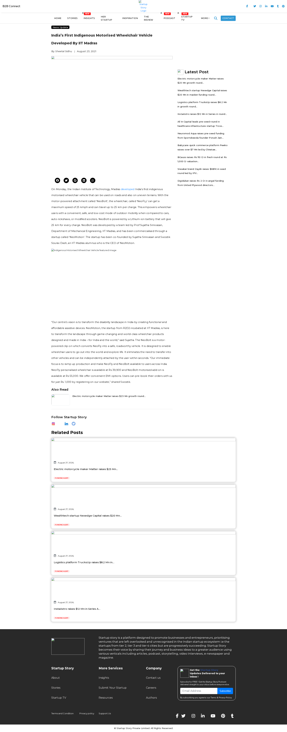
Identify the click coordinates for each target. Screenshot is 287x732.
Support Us (103, 713)
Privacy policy (86, 713)
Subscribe (225, 691)
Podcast (169, 18)
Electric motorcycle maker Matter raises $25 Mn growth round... (109, 396)
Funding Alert (61, 478)
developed (128, 189)
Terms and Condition (62, 713)
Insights (89, 18)
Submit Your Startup (113, 687)
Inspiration (130, 18)
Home (57, 18)
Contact (228, 18)
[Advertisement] (112, 149)
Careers (151, 687)
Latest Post (197, 71)
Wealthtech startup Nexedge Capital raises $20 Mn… (88, 515)
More (204, 18)
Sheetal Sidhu (63, 51)
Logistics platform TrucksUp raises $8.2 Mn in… (84, 562)
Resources (106, 697)
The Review (148, 18)
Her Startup (106, 18)
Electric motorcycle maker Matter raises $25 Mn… (86, 469)
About (55, 677)
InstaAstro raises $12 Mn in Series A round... (202, 114)
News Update (60, 27)
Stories (72, 18)
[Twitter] (57, 180)
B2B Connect (11, 6)
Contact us (153, 677)
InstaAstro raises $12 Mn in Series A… (77, 608)
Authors (151, 697)
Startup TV (186, 18)
